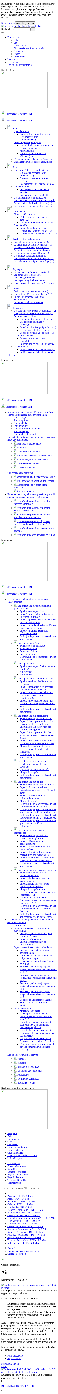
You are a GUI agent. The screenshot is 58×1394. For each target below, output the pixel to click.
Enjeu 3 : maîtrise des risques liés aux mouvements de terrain (38, 626)
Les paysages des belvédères (27, 274)
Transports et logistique (28, 451)
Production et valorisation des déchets (35, 481)
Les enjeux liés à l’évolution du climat (36, 678)
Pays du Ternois (15, 1177)
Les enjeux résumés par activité (22, 1054)
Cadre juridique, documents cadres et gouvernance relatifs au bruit (38, 805)
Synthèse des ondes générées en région (36, 535)
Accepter (20, 23)
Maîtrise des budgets (30, 1011)
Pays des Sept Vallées (17, 1174)
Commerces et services (28, 463)
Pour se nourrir (21, 426)
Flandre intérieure (16, 1150)
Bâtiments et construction (29, 1070)
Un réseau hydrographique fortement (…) (33, 174)
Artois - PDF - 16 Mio (18, 1198)
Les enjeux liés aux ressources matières (36, 870)
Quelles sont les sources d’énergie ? (37, 319)
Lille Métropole (15, 1158)
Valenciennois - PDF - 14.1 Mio (23, 1243)
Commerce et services (28, 1078)
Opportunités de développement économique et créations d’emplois (37, 1040)
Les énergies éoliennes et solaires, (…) (32, 323)
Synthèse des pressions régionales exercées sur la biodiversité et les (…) (32, 522)
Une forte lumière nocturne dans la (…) (33, 294)
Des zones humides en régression (30, 197)
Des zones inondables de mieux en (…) (33, 203)
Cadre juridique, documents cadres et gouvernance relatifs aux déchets (38, 915)
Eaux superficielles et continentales (31, 170)
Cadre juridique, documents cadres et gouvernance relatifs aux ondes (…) (38, 810)
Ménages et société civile (29, 443)
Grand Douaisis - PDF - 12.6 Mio (23, 1215)
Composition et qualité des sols (35, 134)
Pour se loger (20, 417)
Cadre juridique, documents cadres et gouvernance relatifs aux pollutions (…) (38, 823)
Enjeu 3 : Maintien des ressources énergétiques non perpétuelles (36, 853)
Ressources (19, 56)
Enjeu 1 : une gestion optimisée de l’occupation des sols (36, 615)
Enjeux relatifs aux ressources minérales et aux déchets (34, 885)
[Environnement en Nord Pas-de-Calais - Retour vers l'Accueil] (21, 26)
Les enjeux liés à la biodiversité (32, 715)
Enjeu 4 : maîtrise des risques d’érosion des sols (34, 632)
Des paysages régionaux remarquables (32, 272)
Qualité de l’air (21, 225)
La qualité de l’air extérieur (33, 228)
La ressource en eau (23, 335)
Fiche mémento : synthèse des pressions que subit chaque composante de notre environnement (31, 495)
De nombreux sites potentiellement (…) (29, 138)
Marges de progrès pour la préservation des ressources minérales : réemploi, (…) (38, 892)
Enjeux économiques (24, 1008)
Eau (15, 42)
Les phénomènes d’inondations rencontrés (34, 200)
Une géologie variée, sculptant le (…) (38, 145)
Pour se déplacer (22, 423)
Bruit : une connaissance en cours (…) (32, 291)
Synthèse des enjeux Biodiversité (36, 718)
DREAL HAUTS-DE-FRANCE (17, 1386)
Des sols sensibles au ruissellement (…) (30, 149)
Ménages (21, 1058)
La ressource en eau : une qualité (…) (38, 344)
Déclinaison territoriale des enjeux (24, 1251)
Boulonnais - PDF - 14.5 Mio (21, 1201)
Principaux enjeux (10, 1363)
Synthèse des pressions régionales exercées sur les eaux (32, 509)
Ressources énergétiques (25, 316)
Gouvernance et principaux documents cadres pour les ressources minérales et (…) (38, 900)
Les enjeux (12, 62)
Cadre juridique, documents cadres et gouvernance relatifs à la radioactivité (38, 816)
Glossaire (12, 355)
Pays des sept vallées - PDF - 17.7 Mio (26, 1234)
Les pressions (14, 59)
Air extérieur (26, 672)
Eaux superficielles (29, 651)
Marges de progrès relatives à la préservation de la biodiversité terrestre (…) (35, 749)
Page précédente (15, 1355)
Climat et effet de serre (25, 214)
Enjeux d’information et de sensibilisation (33, 943)
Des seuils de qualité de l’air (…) (36, 231)
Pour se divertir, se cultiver (26, 434)
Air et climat (20, 45)
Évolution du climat (26, 491)
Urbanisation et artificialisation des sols (36, 477)
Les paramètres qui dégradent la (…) (37, 184)
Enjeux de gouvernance (31, 939)
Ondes (17, 54)
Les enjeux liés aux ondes (30, 781)
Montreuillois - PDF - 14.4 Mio (22, 1223)
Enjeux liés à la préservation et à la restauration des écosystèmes (37, 722)
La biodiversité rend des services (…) (38, 349)
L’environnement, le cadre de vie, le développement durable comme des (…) (37, 1047)
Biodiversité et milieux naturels (29, 48)
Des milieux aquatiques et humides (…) (33, 253)
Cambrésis (12, 1144)
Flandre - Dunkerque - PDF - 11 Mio (25, 1210)
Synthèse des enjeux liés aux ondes (37, 784)
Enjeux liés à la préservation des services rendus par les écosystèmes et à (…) (38, 735)
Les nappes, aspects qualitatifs (34, 195)
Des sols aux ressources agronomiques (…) (35, 310)
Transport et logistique (28, 1066)
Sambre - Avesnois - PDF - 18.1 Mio (25, 1232)
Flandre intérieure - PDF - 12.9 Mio (24, 1212)
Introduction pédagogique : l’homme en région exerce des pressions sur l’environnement (30, 413)
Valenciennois (14, 1182)
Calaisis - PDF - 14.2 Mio (20, 1204)
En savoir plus (8, 23)
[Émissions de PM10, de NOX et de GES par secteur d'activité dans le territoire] (29, 1372)
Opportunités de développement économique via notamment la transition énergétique (35, 1025)
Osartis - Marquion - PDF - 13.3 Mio (25, 1226)
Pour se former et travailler (26, 428)
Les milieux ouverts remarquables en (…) (34, 258)
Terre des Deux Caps (17, 1180)
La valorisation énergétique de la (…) (38, 327)
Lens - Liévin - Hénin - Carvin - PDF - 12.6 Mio (31, 1218)
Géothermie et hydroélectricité (34, 330)
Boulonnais (13, 1139)
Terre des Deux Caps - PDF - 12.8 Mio (26, 1240)
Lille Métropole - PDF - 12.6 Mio (23, 1221)
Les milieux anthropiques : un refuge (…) (34, 261)
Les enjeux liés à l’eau (28, 643)
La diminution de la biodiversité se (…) (33, 244)
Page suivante (14, 1358)
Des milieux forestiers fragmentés (30, 255)
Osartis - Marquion (16, 1166)
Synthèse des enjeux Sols (32, 611)
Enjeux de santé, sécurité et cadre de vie (33, 947)
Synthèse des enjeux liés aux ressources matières (34, 874)
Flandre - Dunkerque (17, 1147)
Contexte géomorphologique (27, 142)
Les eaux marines (28, 654)
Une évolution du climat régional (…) (38, 222)
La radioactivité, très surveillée (28, 302)
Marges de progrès (29, 772)
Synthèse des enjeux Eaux (32, 645)
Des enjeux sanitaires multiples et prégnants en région (36, 957)
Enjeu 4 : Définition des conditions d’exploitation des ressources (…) (37, 859)
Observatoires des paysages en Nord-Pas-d (34, 283)
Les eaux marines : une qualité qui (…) (33, 206)
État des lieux (14, 37)
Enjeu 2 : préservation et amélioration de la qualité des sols (38, 621)
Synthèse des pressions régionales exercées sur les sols (32, 502)
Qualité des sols (21, 131)
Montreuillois (13, 1163)
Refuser (30, 23)
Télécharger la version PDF (18, 114)
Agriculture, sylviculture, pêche (32, 459)
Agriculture (23, 1074)
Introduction (20, 925)
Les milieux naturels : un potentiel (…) (32, 242)
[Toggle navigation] (2, 32)
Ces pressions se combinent (20, 473)
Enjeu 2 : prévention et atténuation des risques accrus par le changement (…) (36, 695)
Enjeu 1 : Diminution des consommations (32, 842)
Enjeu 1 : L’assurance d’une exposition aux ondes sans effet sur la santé (38, 790)
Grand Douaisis (15, 1152)
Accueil (11, 1248)
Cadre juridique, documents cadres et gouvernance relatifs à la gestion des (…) (38, 909)
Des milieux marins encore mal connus (32, 250)
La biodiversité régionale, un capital (37, 352)
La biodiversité (21, 346)
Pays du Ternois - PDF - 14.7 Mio (24, 1237)
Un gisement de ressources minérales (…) (34, 313)
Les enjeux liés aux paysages (31, 761)
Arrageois (12, 1133)
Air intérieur (26, 674)
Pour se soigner (21, 431)
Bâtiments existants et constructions (34, 455)
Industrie (21, 447)
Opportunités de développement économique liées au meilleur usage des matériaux (37, 1033)
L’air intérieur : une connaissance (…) (38, 233)
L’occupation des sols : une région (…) (33, 159)
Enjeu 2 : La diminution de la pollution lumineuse (34, 797)
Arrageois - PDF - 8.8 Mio (20, 1196)
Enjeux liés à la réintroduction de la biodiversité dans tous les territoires (37, 742)
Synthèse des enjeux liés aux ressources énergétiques (34, 837)
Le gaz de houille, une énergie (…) (37, 332)
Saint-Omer (13, 1169)
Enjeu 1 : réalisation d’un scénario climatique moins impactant (36, 688)
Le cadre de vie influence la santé (36, 999)
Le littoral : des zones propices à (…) (31, 247)
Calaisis (11, 1141)
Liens (4, 1366)
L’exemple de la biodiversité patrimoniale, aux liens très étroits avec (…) (36, 1016)
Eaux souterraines (22, 186)
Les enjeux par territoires (19, 65)
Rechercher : (7, 29)
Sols (16, 40)
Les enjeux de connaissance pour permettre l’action (36, 935)
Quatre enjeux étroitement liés (34, 769)
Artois (10, 1136)
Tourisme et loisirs (26, 467)
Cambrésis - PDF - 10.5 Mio (21, 1207)
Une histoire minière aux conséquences (33, 161)
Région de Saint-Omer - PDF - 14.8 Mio (27, 1229)
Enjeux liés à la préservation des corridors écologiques (35, 728)
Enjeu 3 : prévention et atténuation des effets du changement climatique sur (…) (37, 703)
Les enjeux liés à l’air (27, 663)
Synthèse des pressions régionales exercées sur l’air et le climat (32, 516)
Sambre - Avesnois (16, 1171)
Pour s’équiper (21, 420)
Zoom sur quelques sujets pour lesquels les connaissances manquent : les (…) (38, 969)
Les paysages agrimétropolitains (29, 280)
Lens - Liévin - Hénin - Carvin (22, 1155)
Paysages (18, 51)
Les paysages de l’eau (24, 277)
